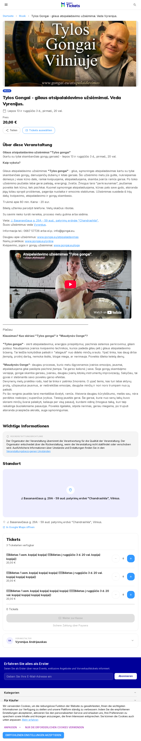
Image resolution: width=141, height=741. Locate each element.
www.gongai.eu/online (39, 241)
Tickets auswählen (38, 130)
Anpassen (13, 727)
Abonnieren (126, 676)
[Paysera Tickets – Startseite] (70, 4)
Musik (22, 15)
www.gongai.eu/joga (67, 245)
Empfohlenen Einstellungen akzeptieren (33, 735)
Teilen (11, 130)
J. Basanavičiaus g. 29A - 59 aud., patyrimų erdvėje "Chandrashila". (55, 220)
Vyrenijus (40, 224)
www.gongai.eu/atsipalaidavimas (58, 237)
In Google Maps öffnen (19, 527)
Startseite (8, 15)
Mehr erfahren (30, 719)
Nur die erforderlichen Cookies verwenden (54, 727)
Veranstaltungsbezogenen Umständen (28, 451)
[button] (70, 640)
